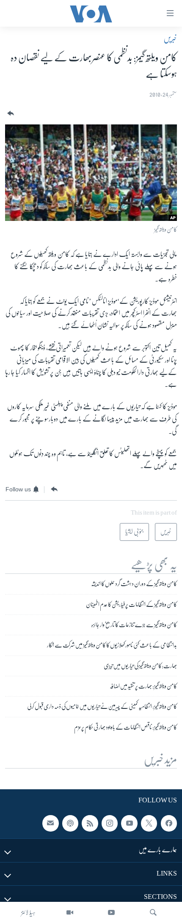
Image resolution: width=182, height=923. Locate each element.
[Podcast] (70, 824)
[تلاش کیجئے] (153, 912)
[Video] (70, 912)
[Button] (10, 113)
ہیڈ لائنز (28, 912)
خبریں (170, 38)
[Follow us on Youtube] (129, 824)
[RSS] (90, 824)
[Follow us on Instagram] (110, 824)
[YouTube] (111, 912)
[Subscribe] (50, 824)
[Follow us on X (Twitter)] (149, 824)
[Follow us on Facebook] (169, 824)
